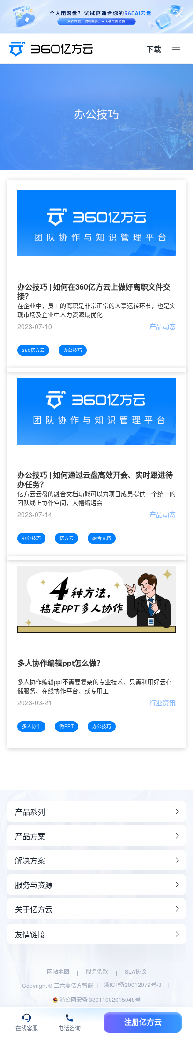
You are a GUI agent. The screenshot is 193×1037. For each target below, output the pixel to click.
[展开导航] (176, 49)
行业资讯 (162, 702)
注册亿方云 (143, 1022)
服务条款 (97, 971)
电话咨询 (69, 1028)
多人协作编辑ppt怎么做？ (60, 663)
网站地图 (58, 971)
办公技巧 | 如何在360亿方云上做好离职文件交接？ (94, 291)
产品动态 (162, 326)
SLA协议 (136, 971)
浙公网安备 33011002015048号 (99, 999)
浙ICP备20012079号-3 (133, 984)
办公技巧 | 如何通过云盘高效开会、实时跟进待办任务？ (95, 479)
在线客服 (26, 1028)
